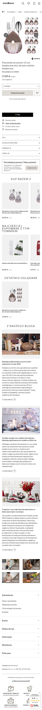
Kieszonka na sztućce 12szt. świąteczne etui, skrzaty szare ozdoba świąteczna (15, 212)
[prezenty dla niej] (31, 564)
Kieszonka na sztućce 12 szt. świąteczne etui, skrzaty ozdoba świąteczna (14, 311)
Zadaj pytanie (32, 168)
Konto (5, 620)
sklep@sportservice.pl (9, 665)
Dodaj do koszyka (17, 93)
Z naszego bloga (21, 326)
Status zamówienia (9, 601)
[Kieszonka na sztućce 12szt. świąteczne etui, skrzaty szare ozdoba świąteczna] (15, 196)
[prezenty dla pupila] (31, 577)
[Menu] (39, 3)
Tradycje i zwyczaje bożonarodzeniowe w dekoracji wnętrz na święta (18, 510)
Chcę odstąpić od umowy (11, 608)
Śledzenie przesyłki (9, 605)
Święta (20, 12)
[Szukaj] (23, 3)
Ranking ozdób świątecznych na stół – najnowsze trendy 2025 (17, 362)
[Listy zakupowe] (28, 3)
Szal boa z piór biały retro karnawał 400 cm (14, 263)
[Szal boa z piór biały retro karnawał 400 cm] (15, 248)
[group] (21, 35)
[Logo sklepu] (8, 3)
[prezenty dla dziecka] (10, 564)
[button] (6, 35)
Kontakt (5, 612)
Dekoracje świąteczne (30, 12)
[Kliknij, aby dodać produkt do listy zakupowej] (37, 93)
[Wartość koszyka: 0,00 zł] (34, 3)
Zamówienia (7, 595)
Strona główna (11, 12)
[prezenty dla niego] (10, 577)
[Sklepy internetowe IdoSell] (21, 681)
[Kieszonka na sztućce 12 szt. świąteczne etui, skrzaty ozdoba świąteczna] (15, 295)
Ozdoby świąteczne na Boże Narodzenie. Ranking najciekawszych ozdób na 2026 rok (19, 439)
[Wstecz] (3, 12)
